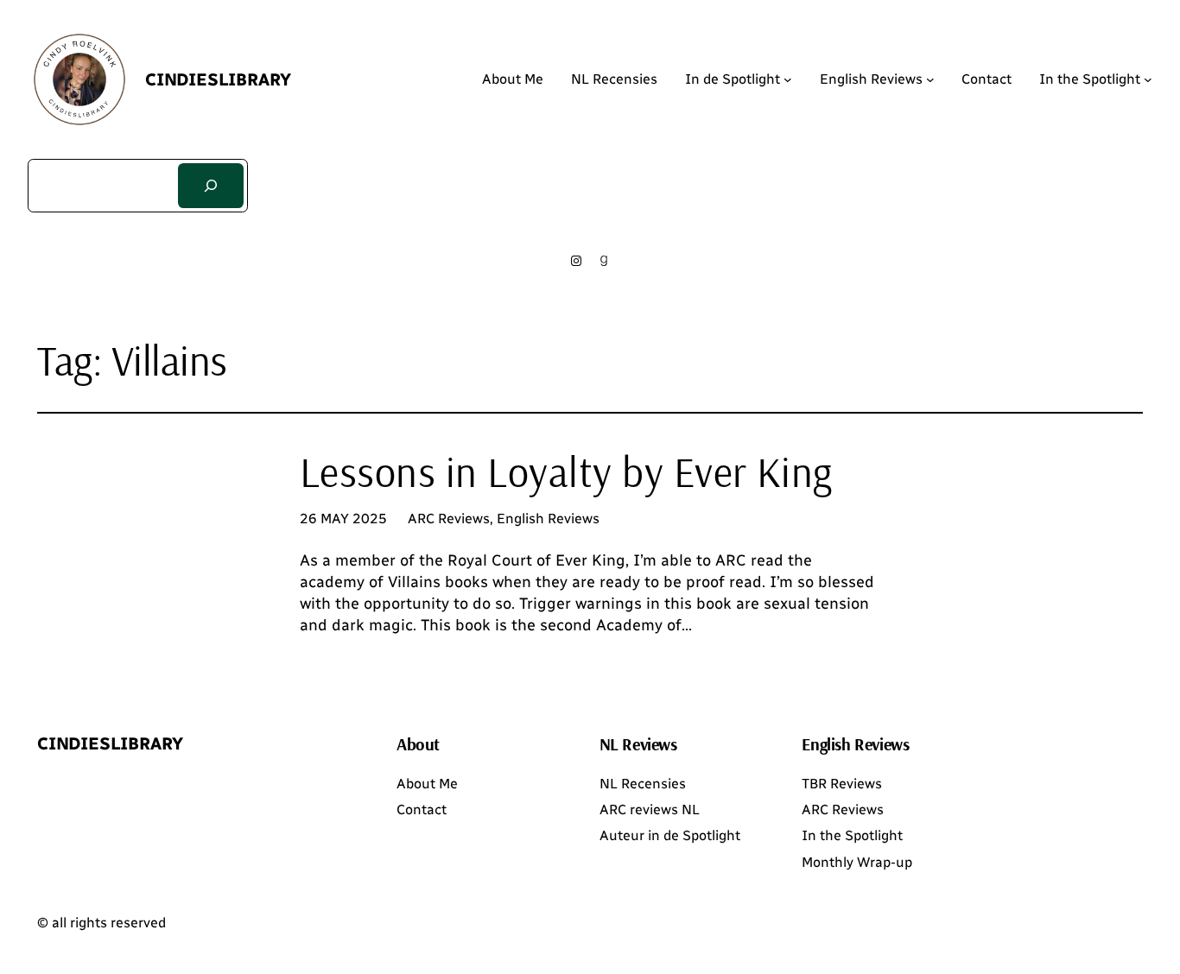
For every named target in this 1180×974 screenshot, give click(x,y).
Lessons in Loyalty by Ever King (566, 472)
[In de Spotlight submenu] (787, 79)
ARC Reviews (449, 518)
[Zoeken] (211, 185)
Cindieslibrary (218, 79)
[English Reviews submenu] (930, 79)
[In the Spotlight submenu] (1148, 79)
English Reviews (548, 518)
